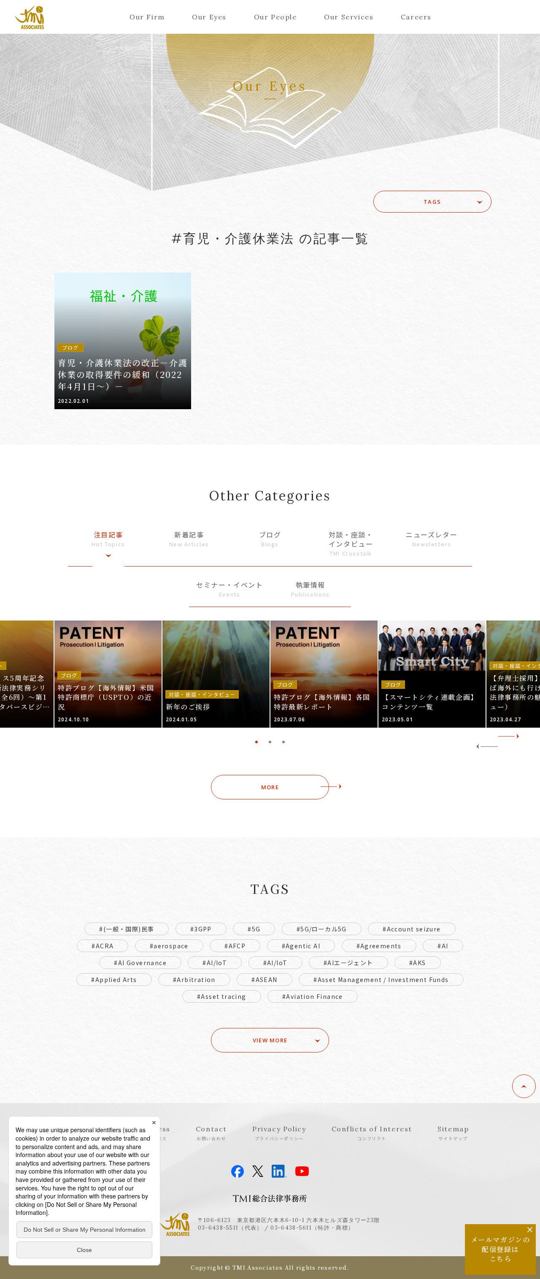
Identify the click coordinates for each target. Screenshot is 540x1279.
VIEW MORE (270, 1040)
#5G (254, 929)
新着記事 (189, 539)
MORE (270, 787)
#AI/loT (275, 962)
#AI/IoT (214, 962)
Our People (275, 17)
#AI (442, 946)
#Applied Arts (114, 979)
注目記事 (108, 539)
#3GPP (201, 929)
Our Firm (147, 17)
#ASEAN (264, 979)
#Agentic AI (301, 946)
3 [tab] (283, 742)
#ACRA (102, 946)
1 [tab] (256, 742)
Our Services (348, 17)
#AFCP (235, 946)
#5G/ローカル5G (322, 929)
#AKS (417, 962)
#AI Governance (140, 962)
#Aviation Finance (312, 996)
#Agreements (379, 946)
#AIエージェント (348, 962)
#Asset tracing (221, 996)
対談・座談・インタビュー (351, 543)
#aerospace (169, 946)
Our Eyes (209, 17)
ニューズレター (431, 539)
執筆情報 (310, 589)
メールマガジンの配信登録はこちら (500, 1249)
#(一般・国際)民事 (126, 929)
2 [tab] (270, 742)
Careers (416, 17)
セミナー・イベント (229, 589)
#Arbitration (194, 979)
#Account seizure (411, 929)
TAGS (432, 201)
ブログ (270, 539)
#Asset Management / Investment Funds (380, 979)
